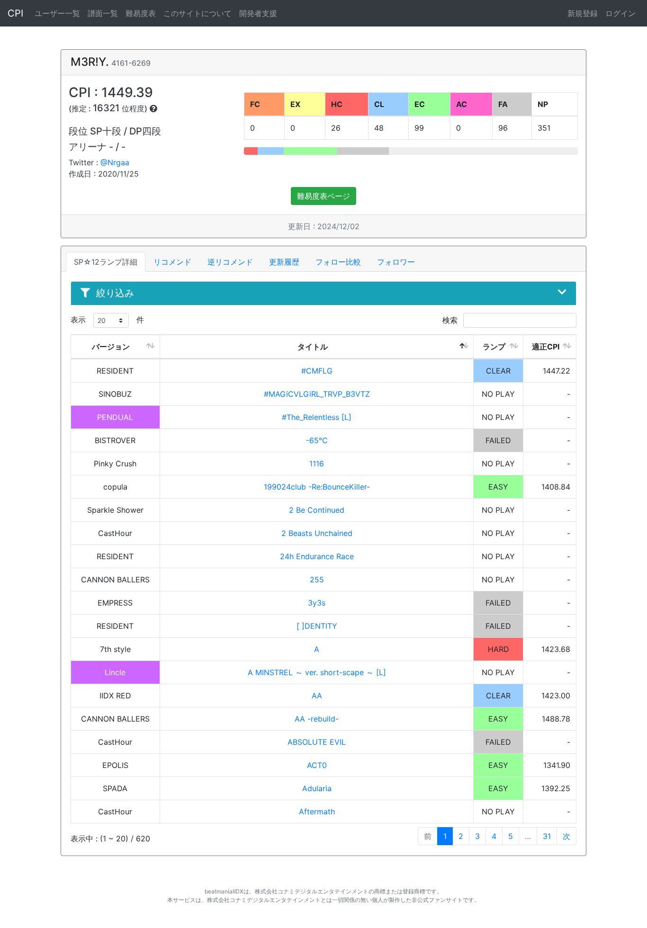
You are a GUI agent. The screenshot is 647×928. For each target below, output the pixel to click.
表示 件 (107, 319)
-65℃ (317, 440)
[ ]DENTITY (317, 626)
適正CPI (545, 346)
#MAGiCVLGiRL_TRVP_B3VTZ (317, 394)
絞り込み (115, 293)
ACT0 (317, 765)
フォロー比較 (338, 262)
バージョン (111, 346)
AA (317, 695)
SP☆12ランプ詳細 (105, 262)
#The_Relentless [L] (316, 417)
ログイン (620, 13)
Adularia (317, 788)
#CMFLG (316, 370)
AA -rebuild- (317, 718)
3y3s (316, 602)
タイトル (312, 346)
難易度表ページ (323, 196)
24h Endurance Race (317, 556)
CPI (15, 13)
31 (547, 836)
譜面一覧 (103, 13)
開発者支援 (258, 13)
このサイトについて (197, 13)
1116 (316, 463)
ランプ (494, 346)
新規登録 (582, 13)
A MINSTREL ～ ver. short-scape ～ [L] (317, 672)
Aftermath (317, 811)
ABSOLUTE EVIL (317, 742)
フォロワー (396, 262)
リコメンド (172, 262)
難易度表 (141, 13)
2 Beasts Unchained (316, 533)
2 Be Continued (316, 510)
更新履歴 (284, 262)
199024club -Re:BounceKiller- (317, 486)
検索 (451, 320)
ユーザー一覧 (57, 13)
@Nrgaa (114, 162)
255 (317, 579)
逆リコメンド (230, 262)
